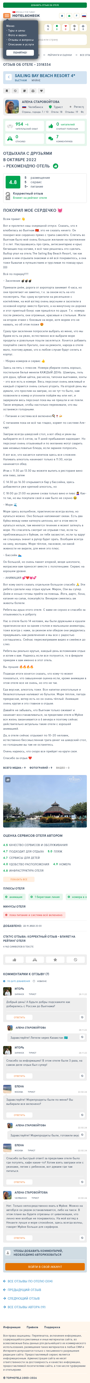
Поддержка (52, 1327)
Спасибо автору (35, 960)
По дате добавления (18, 981)
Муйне (36, 80)
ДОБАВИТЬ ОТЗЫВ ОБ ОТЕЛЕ (45, 5)
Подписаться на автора (55, 960)
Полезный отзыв (14, 960)
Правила (32, 1327)
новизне (42, 981)
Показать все (18, 879)
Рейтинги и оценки (60, 55)
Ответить (19, 1017)
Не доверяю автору (76, 960)
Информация (12, 1327)
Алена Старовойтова (40, 101)
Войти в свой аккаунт (45, 1267)
